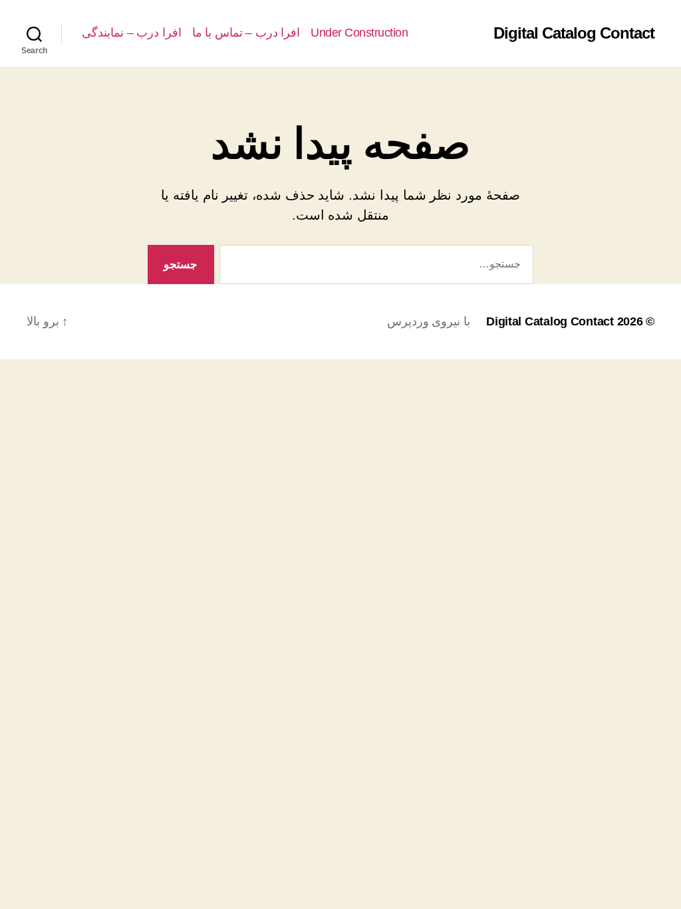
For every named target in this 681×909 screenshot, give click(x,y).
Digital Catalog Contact (573, 33)
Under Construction (359, 32)
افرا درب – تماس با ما (246, 32)
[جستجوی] (379, 267)
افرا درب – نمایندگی (132, 32)
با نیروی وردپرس (428, 321)
